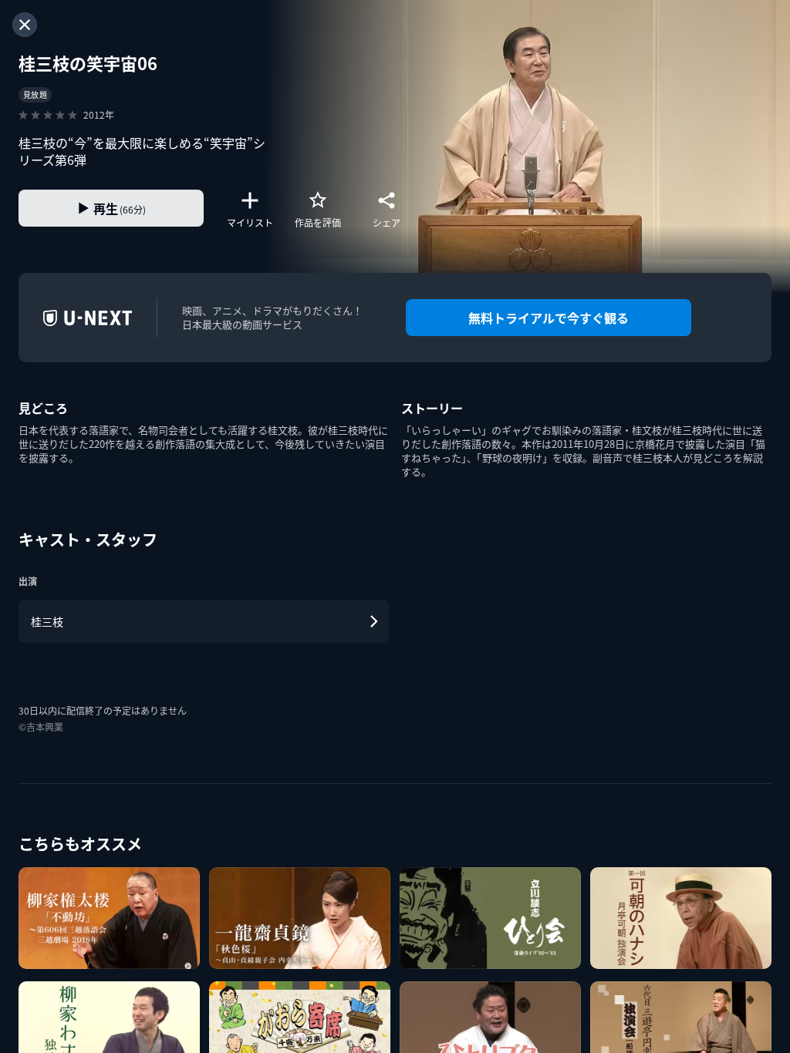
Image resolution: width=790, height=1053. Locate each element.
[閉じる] (24, 24)
